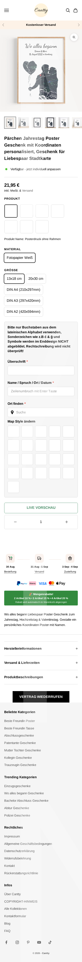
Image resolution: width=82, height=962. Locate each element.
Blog (7, 923)
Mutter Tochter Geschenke (22, 750)
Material (12, 249)
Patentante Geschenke (20, 743)
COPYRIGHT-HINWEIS (20, 901)
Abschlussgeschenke (19, 735)
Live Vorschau (41, 508)
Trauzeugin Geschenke (20, 765)
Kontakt (9, 865)
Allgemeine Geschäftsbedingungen (28, 843)
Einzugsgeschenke (17, 786)
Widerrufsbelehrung (17, 858)
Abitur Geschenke (16, 808)
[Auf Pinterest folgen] (28, 942)
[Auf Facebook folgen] (6, 942)
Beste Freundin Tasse (19, 728)
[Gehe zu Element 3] (37, 123)
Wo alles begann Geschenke (24, 793)
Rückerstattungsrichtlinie (21, 873)
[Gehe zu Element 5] (64, 123)
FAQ (7, 931)
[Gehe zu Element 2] (23, 123)
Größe (11, 270)
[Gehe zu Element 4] (50, 123)
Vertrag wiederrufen (41, 697)
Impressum (12, 836)
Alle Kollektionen (15, 908)
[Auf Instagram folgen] (17, 942)
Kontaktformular (15, 916)
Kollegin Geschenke (18, 757)
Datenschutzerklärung (19, 851)
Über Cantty (12, 894)
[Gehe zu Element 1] (10, 123)
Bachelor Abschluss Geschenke (26, 800)
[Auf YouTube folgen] (39, 942)
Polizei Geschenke (17, 815)
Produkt (12, 198)
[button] (41, 412)
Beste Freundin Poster (19, 721)
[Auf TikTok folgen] (50, 942)
